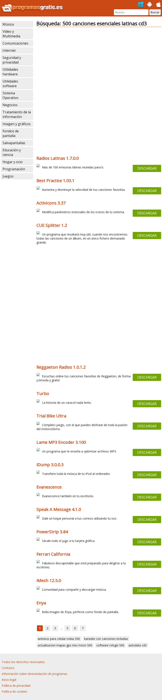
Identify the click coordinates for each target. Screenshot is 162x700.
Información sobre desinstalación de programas (34, 674)
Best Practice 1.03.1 (55, 180)
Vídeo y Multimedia (11, 33)
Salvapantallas (14, 143)
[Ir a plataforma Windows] (141, 4)
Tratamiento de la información (17, 114)
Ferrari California (53, 554)
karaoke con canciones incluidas (106, 639)
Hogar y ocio (13, 162)
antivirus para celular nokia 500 (59, 639)
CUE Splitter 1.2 (51, 225)
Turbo (42, 393)
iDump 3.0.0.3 (49, 464)
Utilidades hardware (10, 71)
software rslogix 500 (110, 645)
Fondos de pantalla (11, 133)
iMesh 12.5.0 (48, 580)
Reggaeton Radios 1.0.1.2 (61, 367)
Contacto (8, 668)
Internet (9, 50)
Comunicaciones (15, 43)
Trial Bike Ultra (51, 416)
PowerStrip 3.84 (52, 532)
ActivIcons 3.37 (51, 203)
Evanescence (49, 487)
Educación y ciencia (12, 152)
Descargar (147, 168)
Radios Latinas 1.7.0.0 (57, 158)
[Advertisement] (98, 59)
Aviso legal (9, 680)
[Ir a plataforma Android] (149, 4)
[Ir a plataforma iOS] (158, 4)
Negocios (10, 105)
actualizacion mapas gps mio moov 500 (65, 645)
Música (8, 24)
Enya (41, 603)
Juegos (8, 176)
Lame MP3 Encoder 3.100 (61, 442)
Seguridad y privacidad (12, 60)
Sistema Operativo (10, 95)
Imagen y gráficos (17, 124)
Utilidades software (10, 83)
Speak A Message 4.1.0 (58, 509)
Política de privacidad (16, 686)
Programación (14, 169)
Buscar (155, 12)
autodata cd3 (137, 645)
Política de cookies (14, 691)
